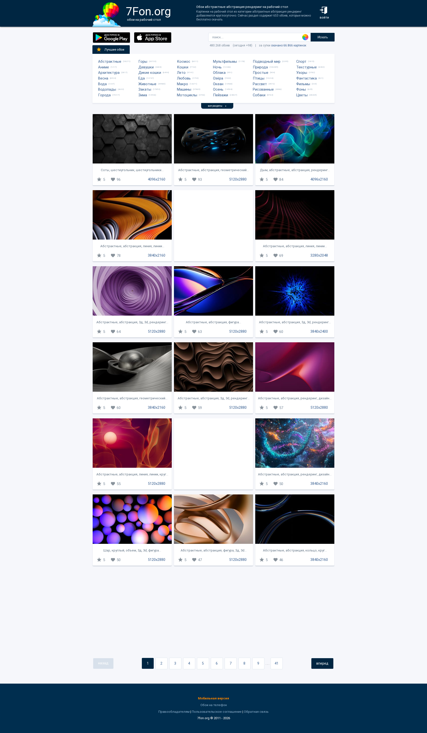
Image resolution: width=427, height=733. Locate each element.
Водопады (107, 89)
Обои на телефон (213, 705)
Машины (184, 89)
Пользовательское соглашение (217, 711)
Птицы (258, 78)
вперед (322, 663)
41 (276, 663)
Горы (142, 61)
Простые (260, 72)
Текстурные (306, 67)
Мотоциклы (187, 95)
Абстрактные (109, 61)
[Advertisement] (213, 225)
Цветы (302, 95)
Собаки (259, 95)
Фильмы (303, 84)
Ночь (217, 67)
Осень (218, 89)
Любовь (184, 78)
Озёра (218, 78)
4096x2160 (156, 179)
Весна (103, 78)
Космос (183, 61)
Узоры (301, 72)
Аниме (103, 67)
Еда (141, 78)
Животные (147, 84)
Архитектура (109, 72)
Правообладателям (174, 711)
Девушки (146, 67)
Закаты (144, 89)
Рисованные (263, 89)
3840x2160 (156, 255)
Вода (102, 84)
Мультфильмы (225, 61)
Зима (142, 95)
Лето (181, 72)
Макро (182, 84)
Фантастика (306, 78)
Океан (218, 84)
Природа (260, 67)
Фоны (301, 89)
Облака (219, 72)
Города (104, 95)
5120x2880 (238, 179)
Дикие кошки (149, 72)
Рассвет (260, 84)
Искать (323, 37)
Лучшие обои (114, 49)
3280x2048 (319, 255)
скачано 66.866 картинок (288, 45)
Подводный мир (266, 61)
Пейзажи (220, 95)
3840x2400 (319, 331)
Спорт (301, 61)
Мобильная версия (213, 698)
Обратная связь (256, 711)
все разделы (217, 105)
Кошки (182, 67)
